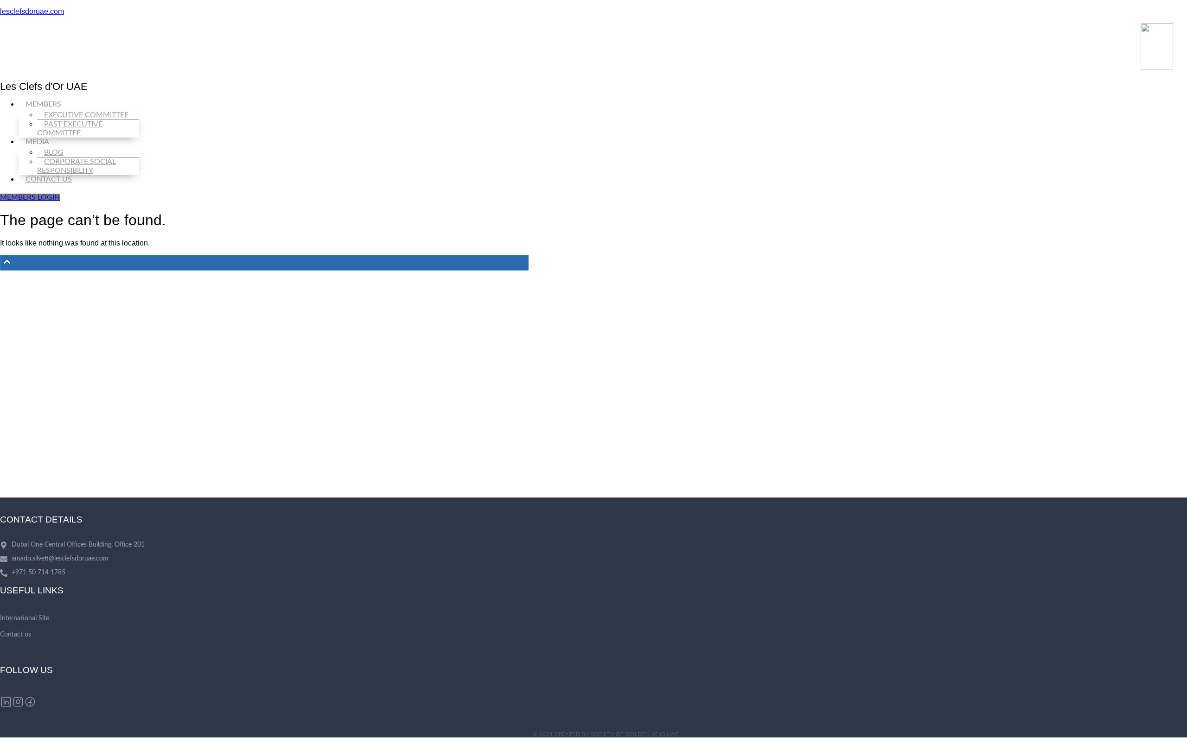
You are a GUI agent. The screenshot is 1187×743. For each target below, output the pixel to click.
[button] (600, 104)
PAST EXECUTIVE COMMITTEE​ (69, 128)
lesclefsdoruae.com (32, 11)
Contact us (49, 179)
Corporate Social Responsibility (76, 166)
